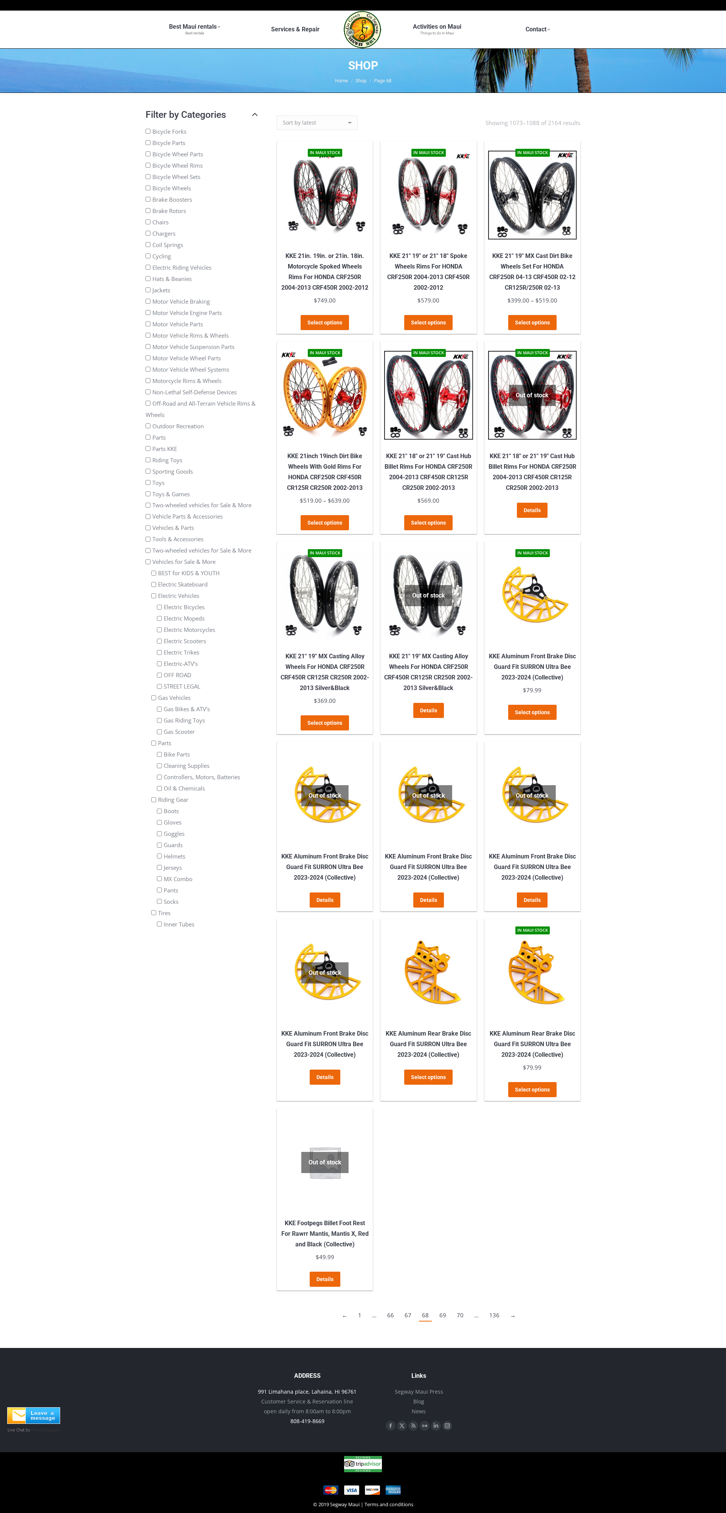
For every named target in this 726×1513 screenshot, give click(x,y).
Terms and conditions (389, 1504)
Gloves (173, 822)
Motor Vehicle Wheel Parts (186, 358)
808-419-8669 (307, 1421)
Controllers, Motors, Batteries (202, 777)
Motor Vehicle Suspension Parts (193, 346)
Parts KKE (164, 448)
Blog (418, 1401)
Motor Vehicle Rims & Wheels (190, 335)
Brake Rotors (169, 211)
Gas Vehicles (174, 697)
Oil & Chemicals (184, 788)
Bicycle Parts (168, 143)
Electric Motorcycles (189, 629)
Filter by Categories (186, 114)
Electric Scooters (185, 641)
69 (442, 1315)
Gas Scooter (179, 731)
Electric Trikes (181, 652)
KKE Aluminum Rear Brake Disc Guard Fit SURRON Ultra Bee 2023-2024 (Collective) (428, 1044)
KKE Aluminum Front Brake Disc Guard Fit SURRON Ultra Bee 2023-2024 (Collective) (532, 667)
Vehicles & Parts (173, 527)
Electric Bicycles (184, 607)
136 (494, 1315)
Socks (171, 901)
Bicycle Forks (169, 131)
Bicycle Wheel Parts (177, 154)
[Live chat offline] (33, 1421)
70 (460, 1315)
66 (390, 1315)
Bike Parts (177, 754)
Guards (173, 845)
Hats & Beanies (172, 279)
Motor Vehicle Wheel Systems (190, 369)
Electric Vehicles (178, 595)
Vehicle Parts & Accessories (187, 516)
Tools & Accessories (177, 539)
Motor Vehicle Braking (181, 301)
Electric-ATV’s (181, 663)
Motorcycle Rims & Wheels (187, 380)
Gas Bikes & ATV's (187, 709)
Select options (324, 323)
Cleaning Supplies (186, 765)
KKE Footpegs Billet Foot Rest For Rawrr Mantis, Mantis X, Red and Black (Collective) (325, 1234)
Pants (171, 890)
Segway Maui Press (419, 1391)
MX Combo (178, 879)
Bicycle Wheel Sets (176, 177)
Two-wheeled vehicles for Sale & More (201, 505)
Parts (159, 437)
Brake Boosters (172, 199)
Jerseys (173, 867)
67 (408, 1315)
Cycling (161, 256)
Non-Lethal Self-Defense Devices (194, 392)
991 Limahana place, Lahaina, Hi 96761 (307, 1391)
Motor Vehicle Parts (177, 324)
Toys (158, 482)
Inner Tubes (179, 924)
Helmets (174, 856)
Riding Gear (173, 799)
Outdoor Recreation (178, 426)
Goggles (174, 833)
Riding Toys (167, 460)
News (419, 1411)
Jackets (161, 290)
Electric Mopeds (184, 618)
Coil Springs (167, 245)
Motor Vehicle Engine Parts (187, 312)
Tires (164, 913)
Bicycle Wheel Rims (177, 165)
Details (532, 510)
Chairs (160, 222)
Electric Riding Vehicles (181, 267)
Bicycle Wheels (171, 188)
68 (425, 1315)
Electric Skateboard (183, 584)
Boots (171, 811)
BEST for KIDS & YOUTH (189, 573)
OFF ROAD (177, 675)
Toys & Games (171, 493)
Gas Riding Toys (184, 720)
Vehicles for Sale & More (184, 561)
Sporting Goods (172, 471)
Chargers (163, 233)
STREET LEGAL (182, 686)
